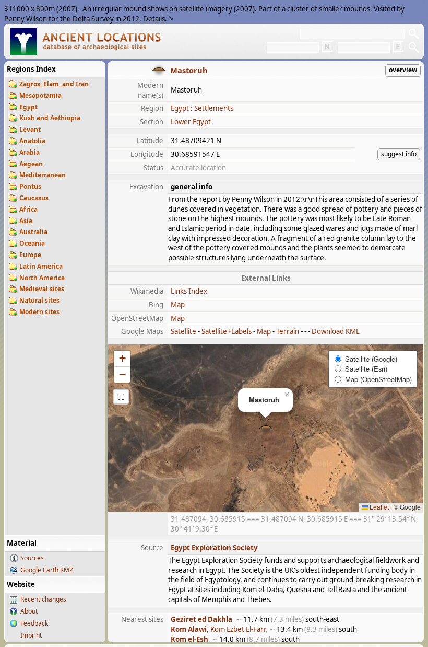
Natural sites (39, 300)
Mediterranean (42, 174)
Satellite (183, 331)
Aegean (31, 163)
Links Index (189, 291)
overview (403, 69)
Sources (32, 557)
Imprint (31, 635)
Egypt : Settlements (202, 108)
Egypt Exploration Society (214, 547)
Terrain (287, 331)
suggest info (399, 153)
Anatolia (32, 140)
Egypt (28, 106)
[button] (266, 428)
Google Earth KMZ (46, 569)
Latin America (41, 266)
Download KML (336, 331)
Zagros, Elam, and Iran (54, 83)
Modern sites (39, 311)
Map (178, 304)
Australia (33, 231)
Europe (30, 254)
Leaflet (378, 506)
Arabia (29, 152)
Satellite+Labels (226, 331)
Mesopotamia (40, 95)
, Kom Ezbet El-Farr (218, 629)
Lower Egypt (191, 121)
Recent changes (43, 599)
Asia (25, 220)
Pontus (30, 186)
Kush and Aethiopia (49, 117)
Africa (28, 209)
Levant (30, 129)
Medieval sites (41, 288)
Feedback (34, 623)
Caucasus (34, 197)
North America (42, 277)
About (29, 611)
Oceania (32, 243)
